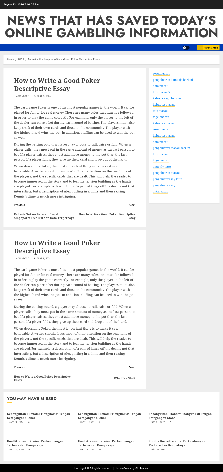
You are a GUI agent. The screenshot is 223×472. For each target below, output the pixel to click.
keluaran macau (164, 123)
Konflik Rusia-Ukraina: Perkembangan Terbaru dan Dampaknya (35, 443)
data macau (160, 191)
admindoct (22, 96)
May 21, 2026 (16, 422)
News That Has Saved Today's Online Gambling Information (111, 26)
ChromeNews (123, 468)
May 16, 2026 (16, 449)
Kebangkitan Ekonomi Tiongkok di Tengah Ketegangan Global (38, 416)
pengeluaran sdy (164, 185)
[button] (193, 47)
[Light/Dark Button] (186, 48)
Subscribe (211, 47)
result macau (161, 129)
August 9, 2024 (42, 96)
